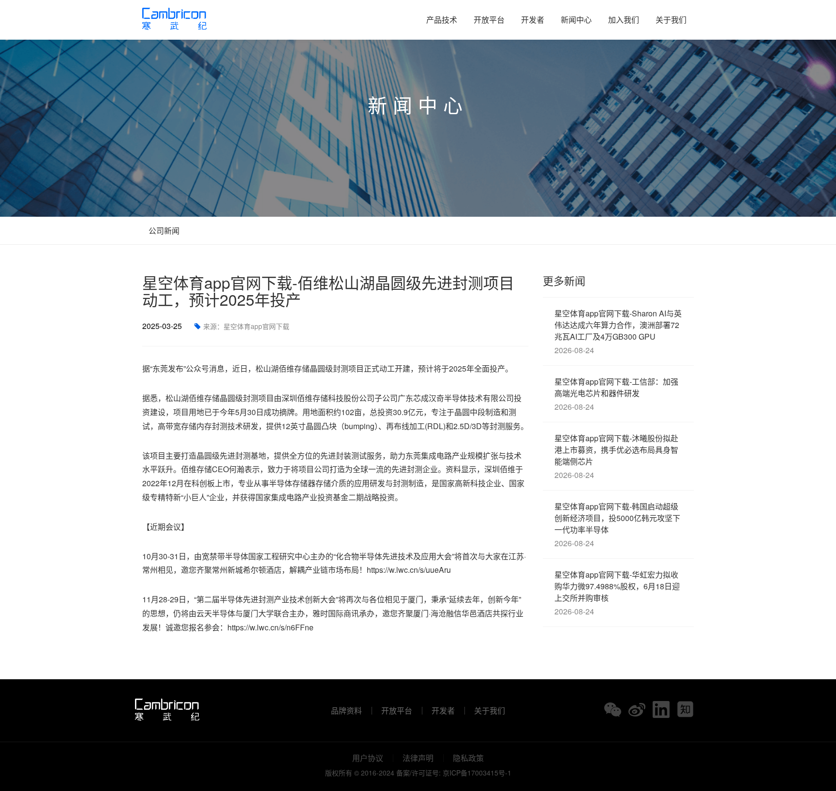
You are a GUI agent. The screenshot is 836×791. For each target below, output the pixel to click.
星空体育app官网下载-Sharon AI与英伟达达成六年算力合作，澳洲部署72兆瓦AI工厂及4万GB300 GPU (618, 332)
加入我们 (623, 19)
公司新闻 (163, 230)
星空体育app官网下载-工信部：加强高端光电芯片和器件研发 (616, 394)
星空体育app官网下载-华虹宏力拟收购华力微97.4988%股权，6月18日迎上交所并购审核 (617, 593)
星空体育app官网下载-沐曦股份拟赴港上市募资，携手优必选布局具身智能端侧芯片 (616, 456)
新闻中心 (576, 19)
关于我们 (671, 19)
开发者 (532, 19)
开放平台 (489, 19)
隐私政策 (468, 758)
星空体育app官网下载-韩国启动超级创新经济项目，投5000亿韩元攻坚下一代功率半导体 (617, 525)
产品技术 (441, 19)
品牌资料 (346, 711)
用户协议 (367, 758)
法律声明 (418, 758)
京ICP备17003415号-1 (477, 772)
